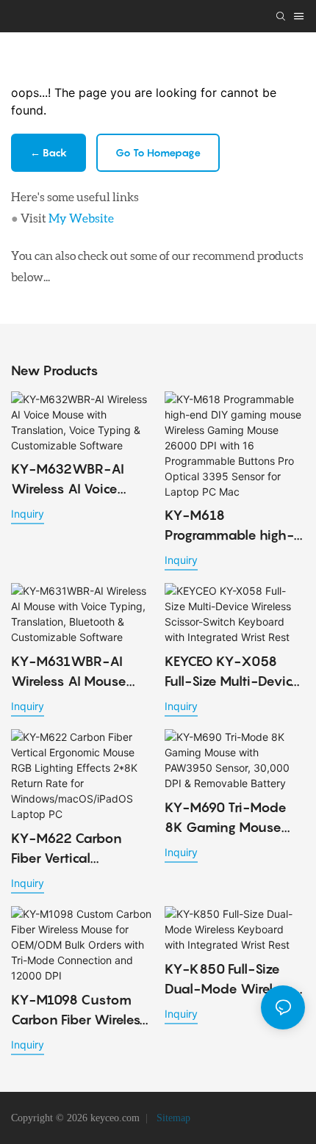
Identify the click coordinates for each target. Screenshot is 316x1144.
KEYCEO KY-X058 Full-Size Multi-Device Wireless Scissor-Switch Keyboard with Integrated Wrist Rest (234, 672)
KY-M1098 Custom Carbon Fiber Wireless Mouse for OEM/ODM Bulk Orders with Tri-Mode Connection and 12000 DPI (79, 1010)
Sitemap (172, 1117)
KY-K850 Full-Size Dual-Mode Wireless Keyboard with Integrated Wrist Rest (231, 980)
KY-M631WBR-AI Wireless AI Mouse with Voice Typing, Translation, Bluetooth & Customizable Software (80, 672)
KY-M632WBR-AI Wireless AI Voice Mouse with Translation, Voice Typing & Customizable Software (67, 480)
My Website (81, 218)
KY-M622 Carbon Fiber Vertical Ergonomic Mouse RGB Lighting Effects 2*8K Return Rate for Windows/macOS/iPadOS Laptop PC (81, 849)
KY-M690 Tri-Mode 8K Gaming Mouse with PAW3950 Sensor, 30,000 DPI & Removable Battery (230, 818)
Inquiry (27, 513)
